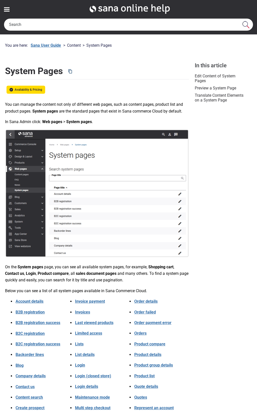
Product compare (149, 344)
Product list (144, 376)
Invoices (82, 312)
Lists (79, 344)
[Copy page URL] (70, 71)
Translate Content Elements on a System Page (219, 97)
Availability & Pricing (30, 90)
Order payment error (152, 322)
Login (80, 365)
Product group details (153, 365)
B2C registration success (38, 344)
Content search (29, 397)
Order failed (145, 312)
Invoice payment (90, 301)
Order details (146, 301)
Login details (86, 386)
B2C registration (30, 333)
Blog (20, 365)
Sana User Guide (46, 45)
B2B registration (30, 312)
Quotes (140, 397)
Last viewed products (94, 322)
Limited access (88, 333)
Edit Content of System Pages (215, 78)
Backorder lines (30, 354)
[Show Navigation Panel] (7, 9)
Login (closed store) (93, 376)
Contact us (25, 386)
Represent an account (154, 407)
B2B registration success (38, 322)
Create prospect (30, 407)
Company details (31, 376)
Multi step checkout (92, 407)
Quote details (146, 386)
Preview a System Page (215, 88)
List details (85, 354)
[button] (246, 25)
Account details (29, 301)
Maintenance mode (92, 397)
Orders (140, 333)
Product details (147, 354)
